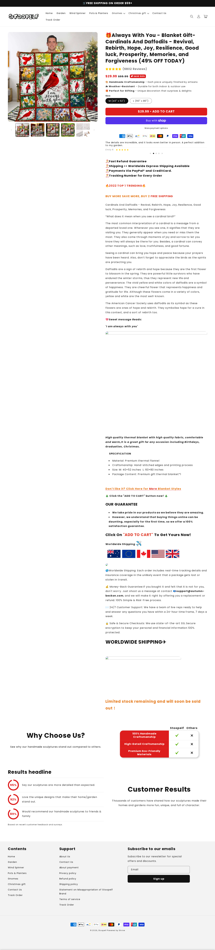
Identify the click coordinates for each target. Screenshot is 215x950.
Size (107, 95)
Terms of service (69, 899)
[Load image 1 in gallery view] (22, 130)
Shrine (122, 930)
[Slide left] (11, 129)
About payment (69, 867)
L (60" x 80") (141, 100)
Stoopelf (102, 930)
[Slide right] (94, 129)
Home (11, 856)
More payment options (156, 128)
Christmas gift (17, 884)
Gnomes (13, 878)
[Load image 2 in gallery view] (37, 130)
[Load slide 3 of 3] (159, 153)
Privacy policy (67, 873)
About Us (64, 856)
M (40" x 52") (117, 100)
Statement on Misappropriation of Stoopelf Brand (86, 891)
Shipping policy (68, 884)
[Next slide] (162, 153)
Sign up (158, 879)
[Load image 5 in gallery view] (83, 130)
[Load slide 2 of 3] (156, 153)
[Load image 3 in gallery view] (52, 130)
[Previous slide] (150, 153)
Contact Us (15, 889)
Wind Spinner (16, 867)
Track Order (15, 895)
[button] (118, 13)
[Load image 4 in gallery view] (68, 130)
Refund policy (67, 878)
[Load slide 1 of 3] (153, 153)
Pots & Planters (17, 873)
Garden (12, 862)
